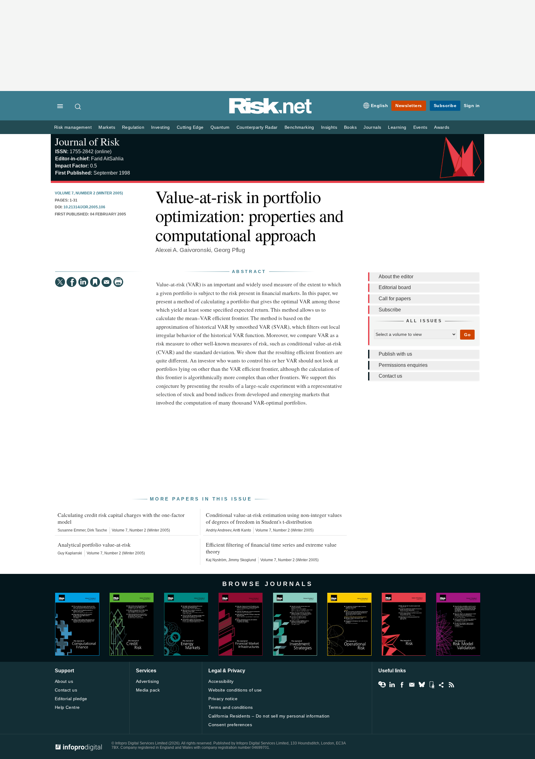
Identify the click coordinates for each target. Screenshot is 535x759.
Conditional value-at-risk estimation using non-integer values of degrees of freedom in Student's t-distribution (274, 518)
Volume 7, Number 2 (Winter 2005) (89, 193)
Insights (329, 127)
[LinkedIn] (83, 282)
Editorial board (395, 287)
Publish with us (395, 354)
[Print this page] (118, 282)
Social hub (441, 684)
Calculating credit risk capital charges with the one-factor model (121, 518)
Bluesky (421, 684)
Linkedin (392, 684)
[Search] (78, 106)
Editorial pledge (71, 698)
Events (420, 127)
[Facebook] (71, 282)
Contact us (390, 376)
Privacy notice (222, 698)
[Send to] (106, 282)
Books (350, 127)
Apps (431, 684)
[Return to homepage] (270, 112)
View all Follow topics (382, 684)
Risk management (73, 127)
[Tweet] (60, 282)
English (379, 105)
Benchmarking (299, 127)
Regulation (133, 127)
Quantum (220, 127)
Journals (372, 127)
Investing (160, 127)
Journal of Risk (87, 141)
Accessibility (220, 681)
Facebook (402, 684)
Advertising (147, 681)
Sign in (472, 105)
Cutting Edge (190, 127)
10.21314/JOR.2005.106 (84, 207)
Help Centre (67, 707)
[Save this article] (95, 282)
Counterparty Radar (257, 127)
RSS (451, 684)
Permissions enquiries (403, 365)
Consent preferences (230, 724)
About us (64, 681)
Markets (106, 127)
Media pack (148, 689)
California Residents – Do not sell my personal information (268, 715)
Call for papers (395, 298)
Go (467, 334)
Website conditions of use (235, 689)
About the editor (396, 276)
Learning (397, 127)
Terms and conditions (230, 707)
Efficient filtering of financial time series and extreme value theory (271, 548)
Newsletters (408, 105)
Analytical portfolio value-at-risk (94, 544)
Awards (441, 127)
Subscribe (445, 105)
